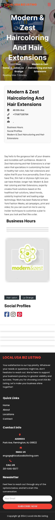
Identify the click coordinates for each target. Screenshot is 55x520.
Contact (8, 418)
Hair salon (11, 297)
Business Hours (15, 127)
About (6, 409)
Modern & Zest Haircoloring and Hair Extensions (25, 136)
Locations (8, 414)
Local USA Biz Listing (20, 5)
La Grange (28, 297)
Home (6, 67)
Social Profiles (14, 131)
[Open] (49, 4)
